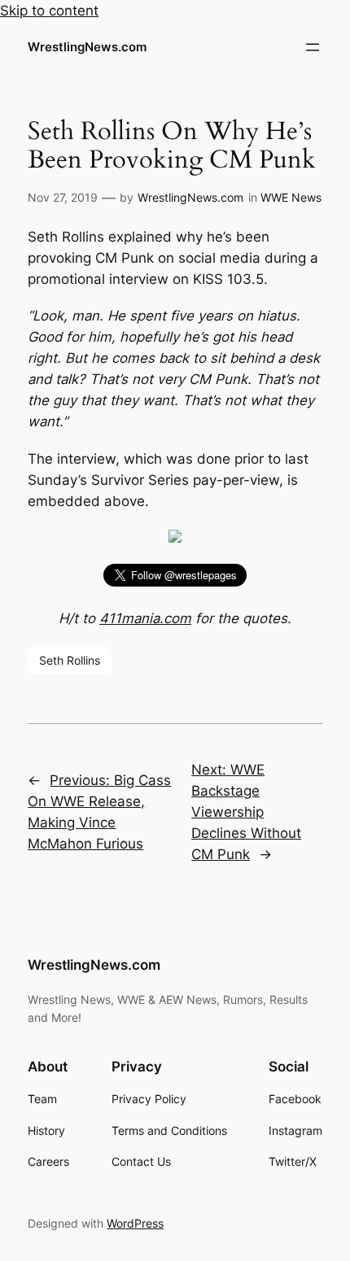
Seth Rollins (69, 660)
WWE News (291, 197)
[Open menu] (312, 47)
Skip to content (49, 10)
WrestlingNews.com (87, 47)
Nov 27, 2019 (63, 197)
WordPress (135, 1223)
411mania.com (145, 618)
